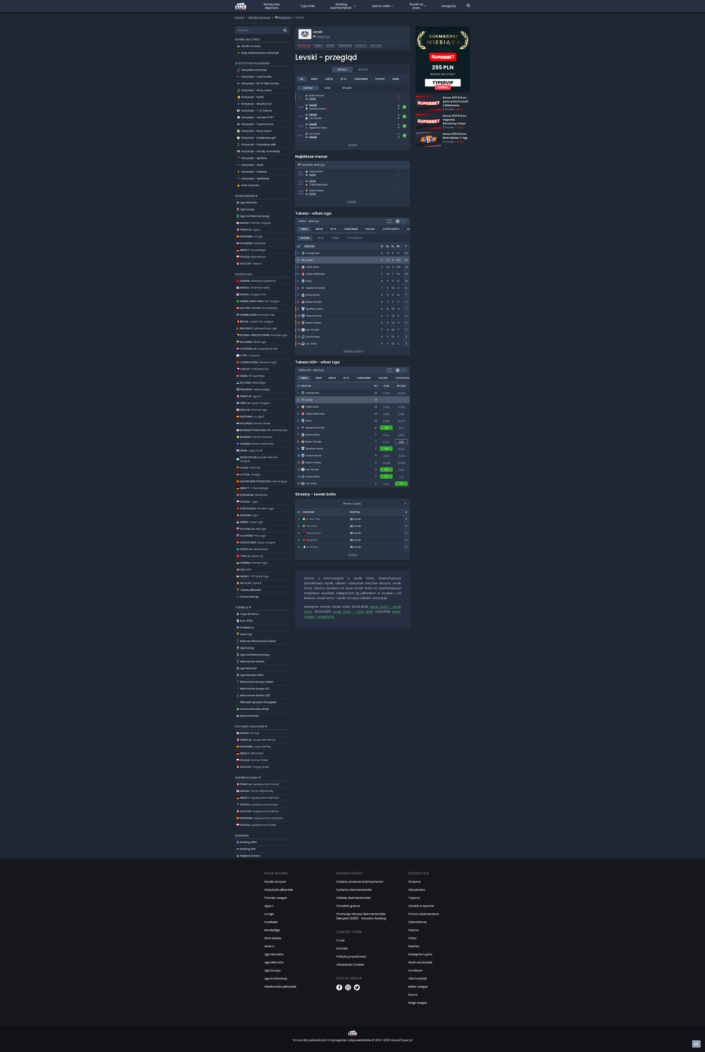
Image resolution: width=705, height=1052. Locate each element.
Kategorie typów (420, 954)
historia (376, 45)
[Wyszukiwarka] (468, 5)
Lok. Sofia (311, 483)
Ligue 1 (268, 906)
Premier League (275, 898)
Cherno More (313, 455)
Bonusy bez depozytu (272, 6)
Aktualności (416, 890)
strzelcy (361, 45)
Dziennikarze (417, 922)
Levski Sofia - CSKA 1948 (353, 612)
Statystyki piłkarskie (278, 890)
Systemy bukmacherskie (354, 890)
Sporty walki (381, 6)
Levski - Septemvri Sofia (312, 123)
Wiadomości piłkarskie (280, 986)
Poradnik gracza (348, 906)
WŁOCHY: (251, 263)
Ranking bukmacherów (341, 6)
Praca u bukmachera (423, 914)
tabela (318, 45)
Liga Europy (247, 209)
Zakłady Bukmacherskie (353, 898)
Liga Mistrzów (248, 202)
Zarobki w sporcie (421, 906)
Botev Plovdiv (313, 441)
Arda (309, 420)
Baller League (418, 986)
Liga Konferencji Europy (255, 216)
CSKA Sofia (312, 407)
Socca (412, 995)
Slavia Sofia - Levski (309, 171)
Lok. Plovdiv (312, 469)
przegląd (304, 45)
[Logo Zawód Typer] (240, 6)
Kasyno (413, 930)
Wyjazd (347, 88)
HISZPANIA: (251, 236)
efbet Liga (323, 37)
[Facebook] (339, 987)
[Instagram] (348, 987)
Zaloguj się (448, 6)
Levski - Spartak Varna (311, 104)
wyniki (330, 45)
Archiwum (415, 970)
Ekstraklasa (272, 938)
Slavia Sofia (312, 434)
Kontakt (342, 948)
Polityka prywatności (351, 956)
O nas (340, 940)
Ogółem (307, 88)
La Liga (269, 914)
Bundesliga (272, 930)
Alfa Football (417, 978)
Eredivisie (271, 922)
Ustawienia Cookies (350, 964)
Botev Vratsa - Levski (310, 190)
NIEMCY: (253, 250)
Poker (412, 938)
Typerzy (414, 898)
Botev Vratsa (313, 462)
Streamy (414, 882)
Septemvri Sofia (315, 427)
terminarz (345, 45)
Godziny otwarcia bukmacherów (359, 882)
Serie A (269, 946)
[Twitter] (357, 987)
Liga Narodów (274, 954)
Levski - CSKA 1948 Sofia (312, 180)
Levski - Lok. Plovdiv (309, 114)
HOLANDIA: (253, 243)
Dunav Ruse (313, 476)
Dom (327, 88)
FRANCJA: (250, 229)
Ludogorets (312, 393)
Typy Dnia (307, 6)
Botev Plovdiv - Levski (310, 95)
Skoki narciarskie (420, 962)
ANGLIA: (255, 223)
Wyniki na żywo (416, 6)
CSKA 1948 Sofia (315, 413)
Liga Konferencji (275, 978)
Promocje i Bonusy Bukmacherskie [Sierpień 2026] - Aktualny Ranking (361, 916)
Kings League (417, 1003)
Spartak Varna (314, 448)
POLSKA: (253, 257)
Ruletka (413, 946)
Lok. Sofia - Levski (307, 133)
